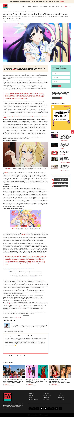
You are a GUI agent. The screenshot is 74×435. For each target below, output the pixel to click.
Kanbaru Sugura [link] (9, 303)
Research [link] (29, 6)
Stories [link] (23, 6)
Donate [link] (66, 6)
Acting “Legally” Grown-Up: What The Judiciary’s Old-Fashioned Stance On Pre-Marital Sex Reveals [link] (36, 381)
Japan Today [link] (18, 317)
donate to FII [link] (15, 69)
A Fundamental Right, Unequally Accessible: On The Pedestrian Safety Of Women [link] (65, 167)
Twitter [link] (33, 229)
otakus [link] (40, 280)
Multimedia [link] (51, 6)
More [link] (62, 6)
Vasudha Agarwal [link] (65, 170)
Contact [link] (30, 397)
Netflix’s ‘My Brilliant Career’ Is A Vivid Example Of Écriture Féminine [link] (64, 159)
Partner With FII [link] (46, 397)
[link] (72, 132)
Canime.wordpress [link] (33, 276)
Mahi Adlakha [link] (54, 384)
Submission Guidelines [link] (33, 399)
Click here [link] (62, 1)
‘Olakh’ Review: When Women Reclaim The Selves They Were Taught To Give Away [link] (64, 145)
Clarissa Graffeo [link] (22, 306)
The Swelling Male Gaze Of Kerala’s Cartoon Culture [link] (21, 268)
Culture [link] (4, 11)
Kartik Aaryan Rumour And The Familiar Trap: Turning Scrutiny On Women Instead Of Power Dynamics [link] (59, 381)
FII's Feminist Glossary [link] (58, 103)
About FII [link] (31, 395)
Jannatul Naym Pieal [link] (65, 162)
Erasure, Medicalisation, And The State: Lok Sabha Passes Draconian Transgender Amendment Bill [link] (13, 381)
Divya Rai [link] (6, 384)
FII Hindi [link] (57, 6)
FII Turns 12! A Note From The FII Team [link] (64, 152)
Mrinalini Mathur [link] (64, 140)
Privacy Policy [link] (61, 399)
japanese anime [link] (13, 331)
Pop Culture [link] (9, 11)
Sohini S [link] (62, 148)
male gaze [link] (20, 331)
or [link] (14, 228)
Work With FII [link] (46, 399)
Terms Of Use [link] (61, 397)
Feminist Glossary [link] (43, 6)
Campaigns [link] (35, 6)
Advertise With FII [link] (47, 395)
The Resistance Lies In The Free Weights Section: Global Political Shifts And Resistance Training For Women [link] (65, 136)
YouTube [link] (30, 169)
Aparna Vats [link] (30, 384)
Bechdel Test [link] (17, 101)
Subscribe (55, 86)
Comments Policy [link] (62, 395)
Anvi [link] (5, 18)
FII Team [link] (63, 154)
